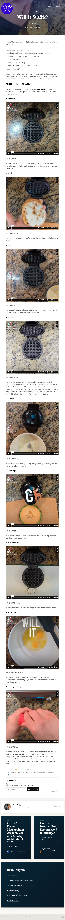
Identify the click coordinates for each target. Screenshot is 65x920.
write (50, 5)
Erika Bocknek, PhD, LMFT (45, 849)
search (20, 5)
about (35, 5)
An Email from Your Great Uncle (20, 880)
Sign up (58, 6)
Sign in (49, 6)
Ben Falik (17, 805)
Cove (58, 791)
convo (42, 5)
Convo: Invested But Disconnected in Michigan (48, 828)
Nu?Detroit (12, 851)
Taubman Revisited (14, 885)
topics (27, 5)
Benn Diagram (16, 870)
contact (58, 5)
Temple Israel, (12, 875)
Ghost (31, 917)
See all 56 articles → (13, 901)
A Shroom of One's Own (17, 895)
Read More (57, 806)
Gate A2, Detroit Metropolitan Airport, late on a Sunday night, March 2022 (15, 832)
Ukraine (9, 820)
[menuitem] (20, 4)
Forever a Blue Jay (14, 890)
